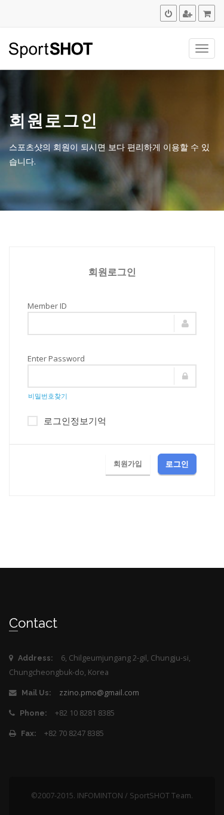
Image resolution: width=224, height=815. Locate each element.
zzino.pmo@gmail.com (99, 693)
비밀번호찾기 (47, 395)
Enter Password (56, 358)
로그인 (177, 464)
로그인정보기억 (75, 421)
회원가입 (127, 464)
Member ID (47, 305)
